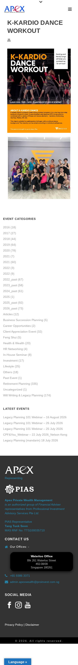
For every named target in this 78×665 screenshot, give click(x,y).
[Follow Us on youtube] (27, 605)
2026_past (10, 308)
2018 (6, 239)
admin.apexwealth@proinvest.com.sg (34, 582)
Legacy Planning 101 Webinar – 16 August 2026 (35, 417)
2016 (6, 227)
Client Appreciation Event (19, 331)
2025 (6, 296)
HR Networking (13, 349)
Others (7, 372)
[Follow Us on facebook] (9, 605)
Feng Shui (10, 337)
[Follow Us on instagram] (18, 605)
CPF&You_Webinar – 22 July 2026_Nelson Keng (35, 434)
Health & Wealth (13, 343)
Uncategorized (12, 389)
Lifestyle (8, 366)
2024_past (10, 291)
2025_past (10, 302)
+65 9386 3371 (20, 575)
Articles (8, 314)
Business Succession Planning (23, 320)
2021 (6, 256)
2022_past (10, 279)
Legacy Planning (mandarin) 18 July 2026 (30, 440)
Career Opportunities (17, 325)
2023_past (10, 285)
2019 (6, 244)
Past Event (10, 378)
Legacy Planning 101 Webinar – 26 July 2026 (33, 423)
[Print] (11, 40)
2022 (6, 268)
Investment (10, 360)
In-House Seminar (15, 354)
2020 (6, 250)
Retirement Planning (16, 383)
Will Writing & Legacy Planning (23, 395)
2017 (6, 233)
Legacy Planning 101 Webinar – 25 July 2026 (33, 428)
